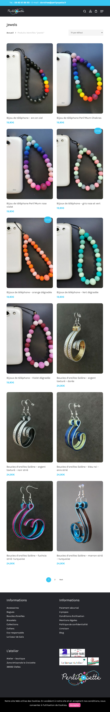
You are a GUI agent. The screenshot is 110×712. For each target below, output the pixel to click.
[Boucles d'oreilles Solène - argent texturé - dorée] (80, 338)
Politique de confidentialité (73, 624)
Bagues (10, 612)
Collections (12, 624)
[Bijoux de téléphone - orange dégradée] (30, 253)
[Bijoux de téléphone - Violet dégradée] (30, 338)
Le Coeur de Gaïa (15, 636)
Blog (61, 632)
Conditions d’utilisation (71, 616)
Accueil (10, 33)
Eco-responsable (15, 632)
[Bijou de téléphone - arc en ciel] (30, 78)
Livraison (64, 628)
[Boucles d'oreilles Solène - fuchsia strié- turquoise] (30, 516)
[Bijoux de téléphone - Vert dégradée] (80, 253)
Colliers (10, 628)
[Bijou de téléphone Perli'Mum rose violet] (30, 164)
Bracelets (11, 620)
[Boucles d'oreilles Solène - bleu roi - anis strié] (80, 427)
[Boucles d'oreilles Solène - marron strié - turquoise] (80, 516)
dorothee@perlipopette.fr (53, 2)
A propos (63, 612)
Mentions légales (68, 620)
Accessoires (13, 607)
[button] (101, 11)
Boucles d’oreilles (15, 616)
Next (61, 580)
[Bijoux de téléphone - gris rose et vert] (80, 164)
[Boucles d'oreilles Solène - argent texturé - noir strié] (30, 427)
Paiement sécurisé (69, 607)
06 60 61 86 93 (22, 2)
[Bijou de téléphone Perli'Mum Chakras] (80, 78)
